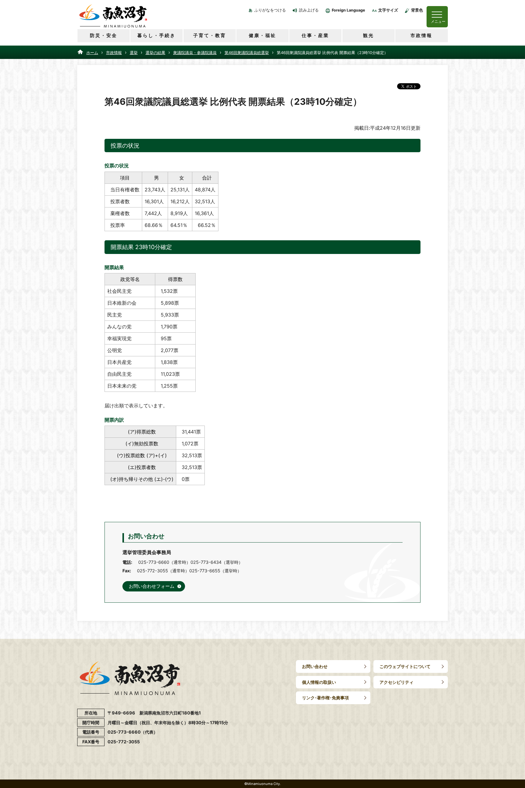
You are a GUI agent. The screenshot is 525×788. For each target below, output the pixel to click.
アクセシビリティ (396, 682)
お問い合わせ (315, 666)
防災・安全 (103, 35)
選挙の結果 (155, 52)
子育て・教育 (209, 35)
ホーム (92, 52)
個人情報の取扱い (319, 682)
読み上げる (309, 10)
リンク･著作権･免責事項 (325, 697)
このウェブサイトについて (405, 666)
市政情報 (421, 35)
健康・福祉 (262, 35)
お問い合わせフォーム (151, 586)
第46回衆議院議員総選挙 (247, 52)
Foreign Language (348, 10)
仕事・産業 (315, 35)
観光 (368, 35)
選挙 (134, 52)
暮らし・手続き (156, 35)
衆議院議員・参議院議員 (195, 52)
